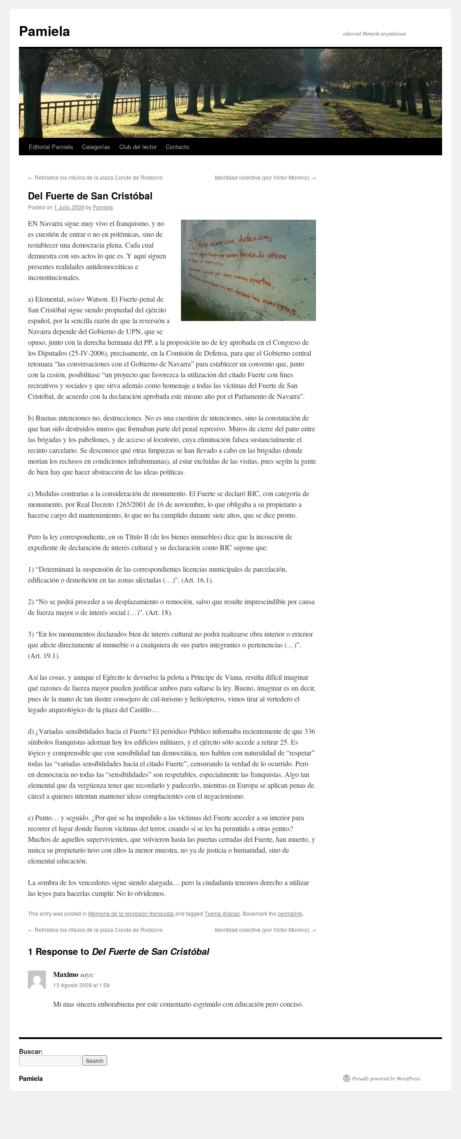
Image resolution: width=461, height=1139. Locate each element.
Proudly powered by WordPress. (387, 1078)
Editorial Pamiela (51, 146)
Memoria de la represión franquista (131, 913)
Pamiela (44, 30)
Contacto (177, 146)
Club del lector (138, 146)
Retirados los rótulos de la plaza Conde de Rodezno (95, 177)
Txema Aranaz (222, 913)
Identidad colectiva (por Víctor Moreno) (265, 177)
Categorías (96, 146)
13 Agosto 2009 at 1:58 (81, 985)
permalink (290, 913)
